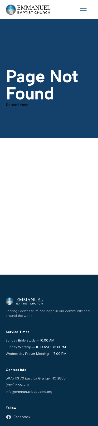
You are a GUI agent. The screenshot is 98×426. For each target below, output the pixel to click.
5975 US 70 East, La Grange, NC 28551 (36, 378)
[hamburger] (83, 9)
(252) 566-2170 (18, 385)
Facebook (21, 417)
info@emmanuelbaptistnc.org (29, 392)
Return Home (17, 105)
